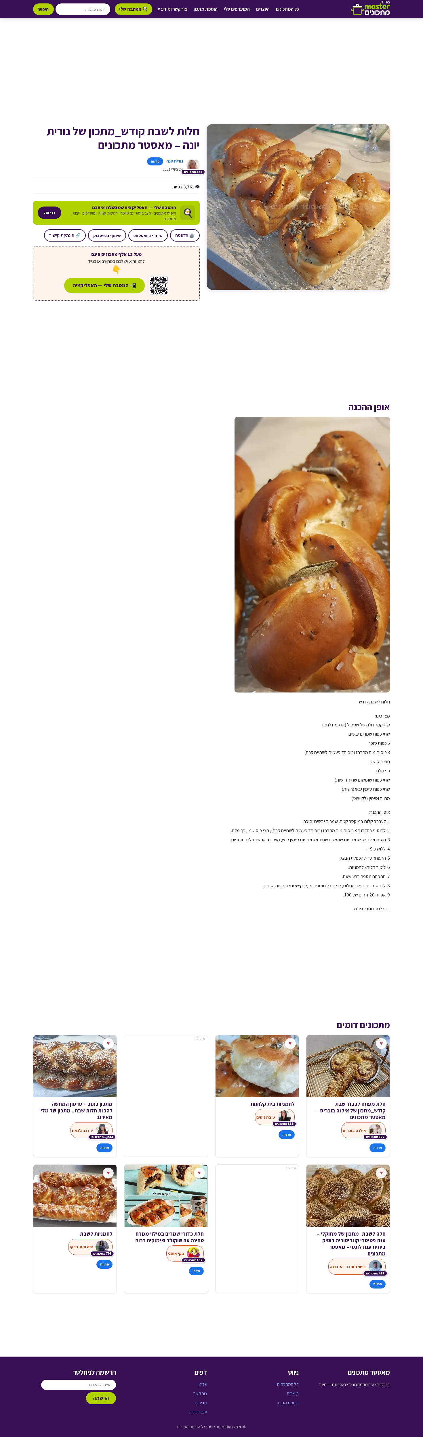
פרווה (155, 161)
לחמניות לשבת (96, 1233)
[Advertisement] (211, 77)
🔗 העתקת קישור (65, 235)
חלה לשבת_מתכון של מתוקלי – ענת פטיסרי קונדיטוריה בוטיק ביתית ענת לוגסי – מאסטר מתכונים (351, 1243)
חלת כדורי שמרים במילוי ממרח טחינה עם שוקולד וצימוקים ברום (169, 1237)
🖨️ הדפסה (185, 235)
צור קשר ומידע (172, 9)
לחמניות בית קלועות (273, 1104)
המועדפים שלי (237, 9)
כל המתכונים (287, 9)
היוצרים (263, 9)
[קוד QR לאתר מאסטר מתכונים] (158, 285)
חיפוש (43, 9)
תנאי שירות (198, 1412)
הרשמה (101, 1398)
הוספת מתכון (206, 9)
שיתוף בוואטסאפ (148, 235)
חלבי (196, 1270)
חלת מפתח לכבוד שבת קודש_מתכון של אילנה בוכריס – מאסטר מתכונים (351, 1110)
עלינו (203, 1384)
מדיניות (201, 1403)
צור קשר (200, 1393)
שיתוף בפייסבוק (107, 235)
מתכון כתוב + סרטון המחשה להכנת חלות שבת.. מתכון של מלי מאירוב (77, 1110)
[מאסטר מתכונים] (370, 9)
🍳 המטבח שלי (133, 9)
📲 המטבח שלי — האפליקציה (104, 285)
